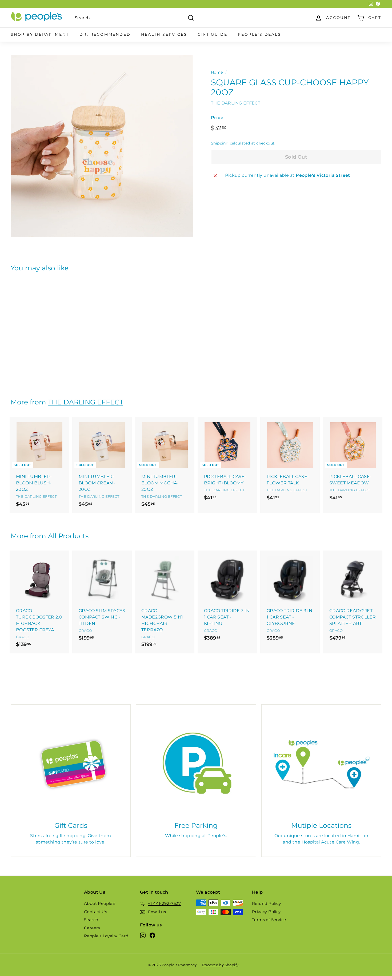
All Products (68, 536)
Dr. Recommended (104, 34)
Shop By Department (40, 34)
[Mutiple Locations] (321, 764)
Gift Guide (212, 34)
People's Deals (259, 34)
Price (217, 117)
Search (91, 919)
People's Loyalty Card (106, 935)
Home (217, 72)
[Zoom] (102, 146)
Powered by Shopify (220, 965)
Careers (92, 927)
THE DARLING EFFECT (235, 103)
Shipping (220, 143)
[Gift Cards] (70, 764)
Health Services (164, 34)
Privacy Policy (266, 911)
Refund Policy (266, 903)
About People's (99, 903)
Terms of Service (269, 919)
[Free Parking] (196, 764)
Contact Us (95, 911)
